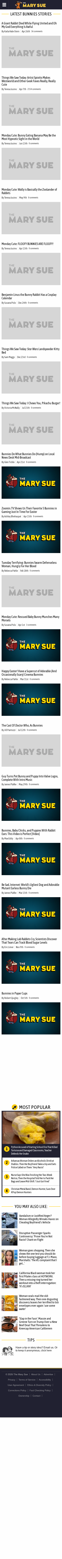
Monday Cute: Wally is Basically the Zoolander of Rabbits (29, 191)
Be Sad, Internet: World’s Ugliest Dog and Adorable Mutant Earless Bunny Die (30, 886)
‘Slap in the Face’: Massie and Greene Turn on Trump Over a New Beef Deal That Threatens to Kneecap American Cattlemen (38, 1323)
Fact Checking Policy (40, 1390)
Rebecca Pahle (11, 570)
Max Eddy (8, 838)
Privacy (11, 1379)
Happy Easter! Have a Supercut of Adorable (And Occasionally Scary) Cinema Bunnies (29, 672)
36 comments (36, 31)
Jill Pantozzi (10, 730)
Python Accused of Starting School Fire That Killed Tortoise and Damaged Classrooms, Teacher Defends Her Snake (34, 1150)
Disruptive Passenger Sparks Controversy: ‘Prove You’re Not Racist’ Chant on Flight (35, 1236)
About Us (35, 1374)
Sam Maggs (9, 357)
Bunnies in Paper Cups (14, 993)
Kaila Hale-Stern (11, 31)
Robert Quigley (11, 998)
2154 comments (34, 89)
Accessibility (45, 1379)
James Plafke (10, 784)
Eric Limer (9, 947)
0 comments (34, 143)
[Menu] (4, 4)
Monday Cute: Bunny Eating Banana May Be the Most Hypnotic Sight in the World (29, 137)
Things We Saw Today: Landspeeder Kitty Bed (30, 350)
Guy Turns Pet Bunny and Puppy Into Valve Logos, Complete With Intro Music (30, 777)
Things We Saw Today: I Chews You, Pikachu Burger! (31, 403)
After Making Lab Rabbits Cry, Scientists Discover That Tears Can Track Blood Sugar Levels (29, 940)
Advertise (48, 1374)
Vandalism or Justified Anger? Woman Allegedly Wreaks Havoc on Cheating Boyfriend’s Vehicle (39, 1219)
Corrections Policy (17, 1390)
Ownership (23, 1395)
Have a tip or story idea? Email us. (35, 1347)
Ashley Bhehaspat (12, 516)
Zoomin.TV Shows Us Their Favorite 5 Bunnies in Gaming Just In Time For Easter (29, 510)
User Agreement (16, 1385)
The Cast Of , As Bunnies (22, 725)
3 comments (31, 625)
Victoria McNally (12, 407)
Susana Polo (10, 302)
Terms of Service (27, 1379)
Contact (36, 1395)
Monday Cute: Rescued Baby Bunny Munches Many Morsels (30, 618)
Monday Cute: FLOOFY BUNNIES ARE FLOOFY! (27, 244)
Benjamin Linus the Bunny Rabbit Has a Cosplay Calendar (29, 296)
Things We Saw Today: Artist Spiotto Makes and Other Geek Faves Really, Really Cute (29, 81)
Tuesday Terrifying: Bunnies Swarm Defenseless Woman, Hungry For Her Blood (29, 564)
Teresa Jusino (10, 89)
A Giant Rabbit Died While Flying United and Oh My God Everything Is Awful (29, 24)
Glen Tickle (9, 462)
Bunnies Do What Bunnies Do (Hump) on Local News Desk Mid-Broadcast (28, 455)
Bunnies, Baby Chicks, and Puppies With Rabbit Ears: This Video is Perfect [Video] (28, 832)
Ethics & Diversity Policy (39, 1385)
